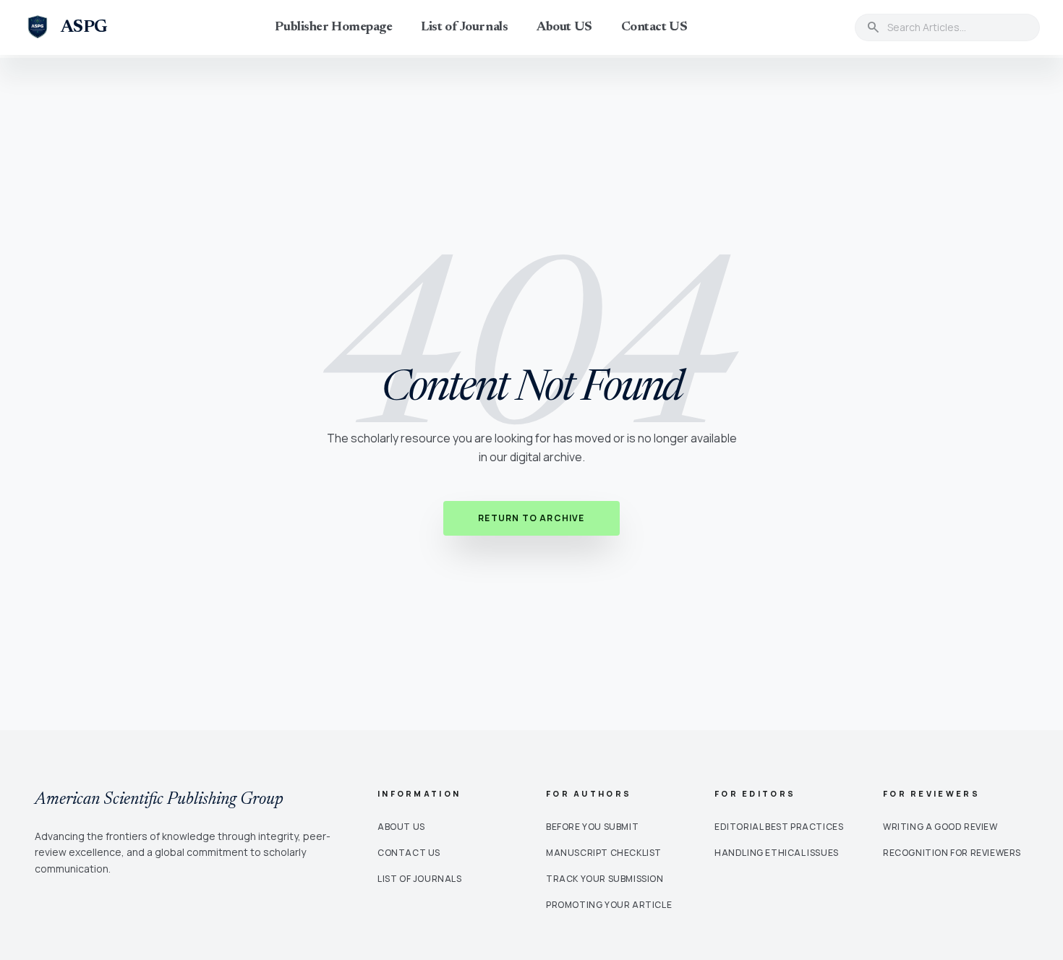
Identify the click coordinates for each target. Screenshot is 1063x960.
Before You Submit (592, 826)
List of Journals (464, 27)
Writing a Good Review (940, 826)
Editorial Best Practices (778, 826)
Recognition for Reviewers (952, 853)
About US (564, 27)
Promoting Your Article (609, 905)
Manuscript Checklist (604, 853)
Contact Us (408, 853)
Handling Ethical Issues (776, 853)
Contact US (654, 27)
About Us (401, 826)
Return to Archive (531, 518)
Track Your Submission (605, 879)
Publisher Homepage (333, 27)
